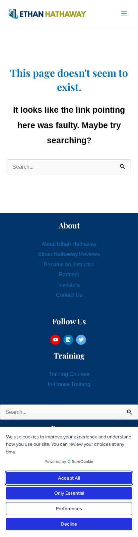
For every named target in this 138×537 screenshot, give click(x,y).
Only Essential (69, 493)
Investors (69, 285)
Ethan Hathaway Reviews (69, 254)
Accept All (69, 478)
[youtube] (56, 340)
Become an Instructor (69, 264)
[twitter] (82, 340)
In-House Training (69, 384)
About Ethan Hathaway (69, 244)
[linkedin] (69, 340)
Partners (69, 274)
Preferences (69, 509)
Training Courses (69, 374)
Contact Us (69, 295)
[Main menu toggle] (123, 13)
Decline (69, 524)
